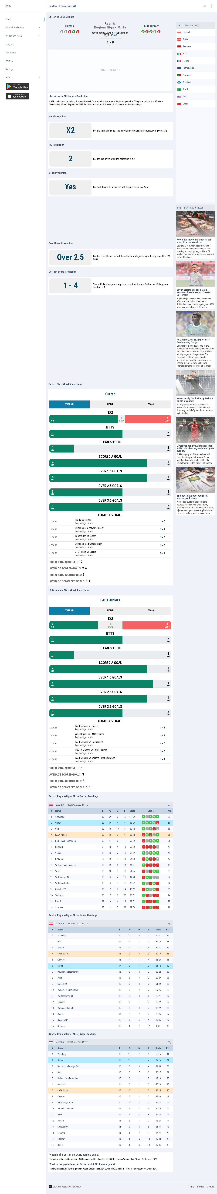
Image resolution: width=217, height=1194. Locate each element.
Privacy (200, 1186)
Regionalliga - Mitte (77, 805)
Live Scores (11, 52)
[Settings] (204, 6)
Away (151, 404)
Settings (9, 69)
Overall (70, 404)
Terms (191, 1186)
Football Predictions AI (70, 1186)
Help (25, 79)
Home (8, 19)
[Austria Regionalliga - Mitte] (169, 805)
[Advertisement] (110, 70)
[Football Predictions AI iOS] (23, 96)
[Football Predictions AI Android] (23, 86)
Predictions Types (25, 37)
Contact (211, 1186)
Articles (9, 60)
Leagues (9, 44)
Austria (60, 805)
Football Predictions (25, 29)
